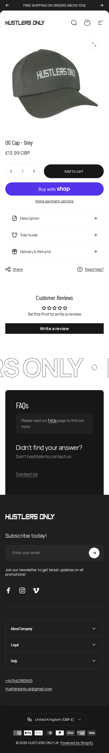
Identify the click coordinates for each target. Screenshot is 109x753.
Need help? (94, 269)
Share (18, 269)
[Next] (101, 5)
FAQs (52, 420)
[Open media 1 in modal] (94, 44)
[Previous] (7, 5)
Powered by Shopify (77, 742)
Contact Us (27, 474)
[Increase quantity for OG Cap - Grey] (33, 171)
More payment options (54, 201)
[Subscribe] (94, 553)
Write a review (54, 328)
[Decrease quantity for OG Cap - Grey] (11, 171)
